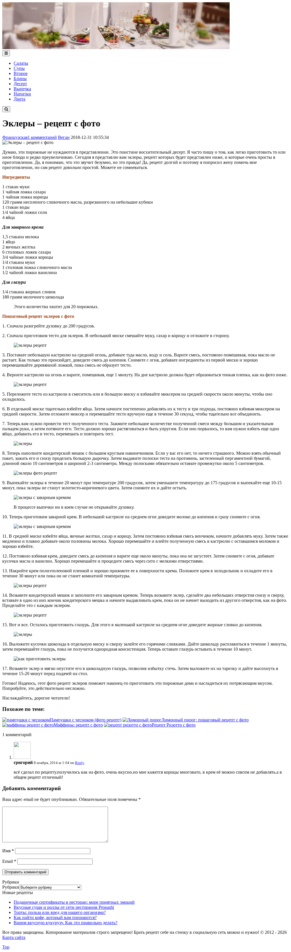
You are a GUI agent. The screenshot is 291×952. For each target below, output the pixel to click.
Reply (79, 763)
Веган (64, 137)
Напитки (22, 93)
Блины (20, 78)
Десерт (20, 83)
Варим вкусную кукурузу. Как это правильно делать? (65, 922)
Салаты (21, 63)
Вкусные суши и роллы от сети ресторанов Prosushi (64, 907)
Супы (19, 68)
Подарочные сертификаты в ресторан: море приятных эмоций (74, 902)
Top (5, 947)
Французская (15, 137)
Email (9, 861)
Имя (8, 850)
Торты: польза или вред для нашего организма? (60, 912)
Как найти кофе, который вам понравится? (55, 917)
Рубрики (10, 887)
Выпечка (22, 88)
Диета (19, 99)
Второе (21, 73)
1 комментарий (42, 137)
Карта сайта (13, 937)
